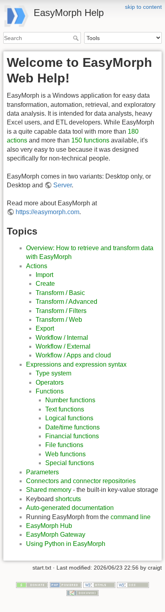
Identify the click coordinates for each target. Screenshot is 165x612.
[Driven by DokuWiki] (82, 592)
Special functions (69, 463)
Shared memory (48, 489)
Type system (53, 373)
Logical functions (69, 418)
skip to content (143, 7)
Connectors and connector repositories (81, 481)
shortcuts (68, 499)
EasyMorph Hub (49, 525)
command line (131, 517)
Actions (36, 266)
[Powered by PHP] (66, 584)
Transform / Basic (60, 292)
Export (45, 328)
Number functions (70, 400)
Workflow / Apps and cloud (73, 355)
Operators (50, 382)
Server (62, 185)
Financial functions (72, 436)
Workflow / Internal (62, 337)
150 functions (90, 140)
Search (76, 38)
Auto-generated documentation (70, 507)
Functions (50, 391)
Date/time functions (72, 427)
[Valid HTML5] (99, 584)
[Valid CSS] (133, 584)
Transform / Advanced (66, 301)
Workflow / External (63, 346)
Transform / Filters (61, 310)
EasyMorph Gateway (55, 534)
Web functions (65, 454)
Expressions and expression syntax (76, 364)
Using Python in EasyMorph (65, 543)
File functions (64, 444)
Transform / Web (59, 319)
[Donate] (32, 584)
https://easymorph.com (47, 212)
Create (45, 283)
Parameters (42, 472)
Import (44, 274)
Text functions (64, 409)
